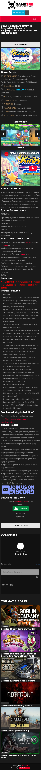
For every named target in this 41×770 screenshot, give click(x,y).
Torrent (28, 242)
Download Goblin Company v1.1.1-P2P (18, 629)
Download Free (21, 525)
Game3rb (25, 766)
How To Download (21, 502)
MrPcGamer (24, 768)
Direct (5, 245)
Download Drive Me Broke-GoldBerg (18, 680)
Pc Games (5, 626)
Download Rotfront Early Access (16, 705)
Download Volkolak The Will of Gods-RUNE (18, 756)
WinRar (22, 254)
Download (23, 508)
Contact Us (20, 12)
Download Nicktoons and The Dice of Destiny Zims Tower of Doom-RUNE (18, 654)
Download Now (20, 44)
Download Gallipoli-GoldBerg (15, 730)
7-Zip (30, 254)
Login (37, 564)
